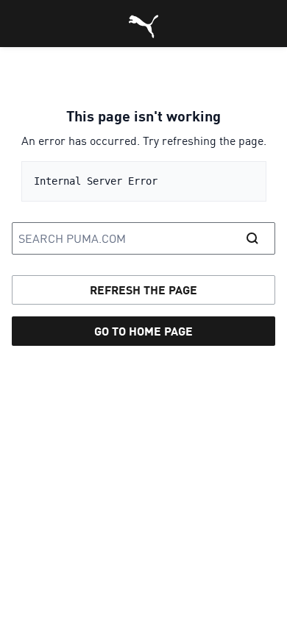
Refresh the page (143, 290)
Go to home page (143, 331)
